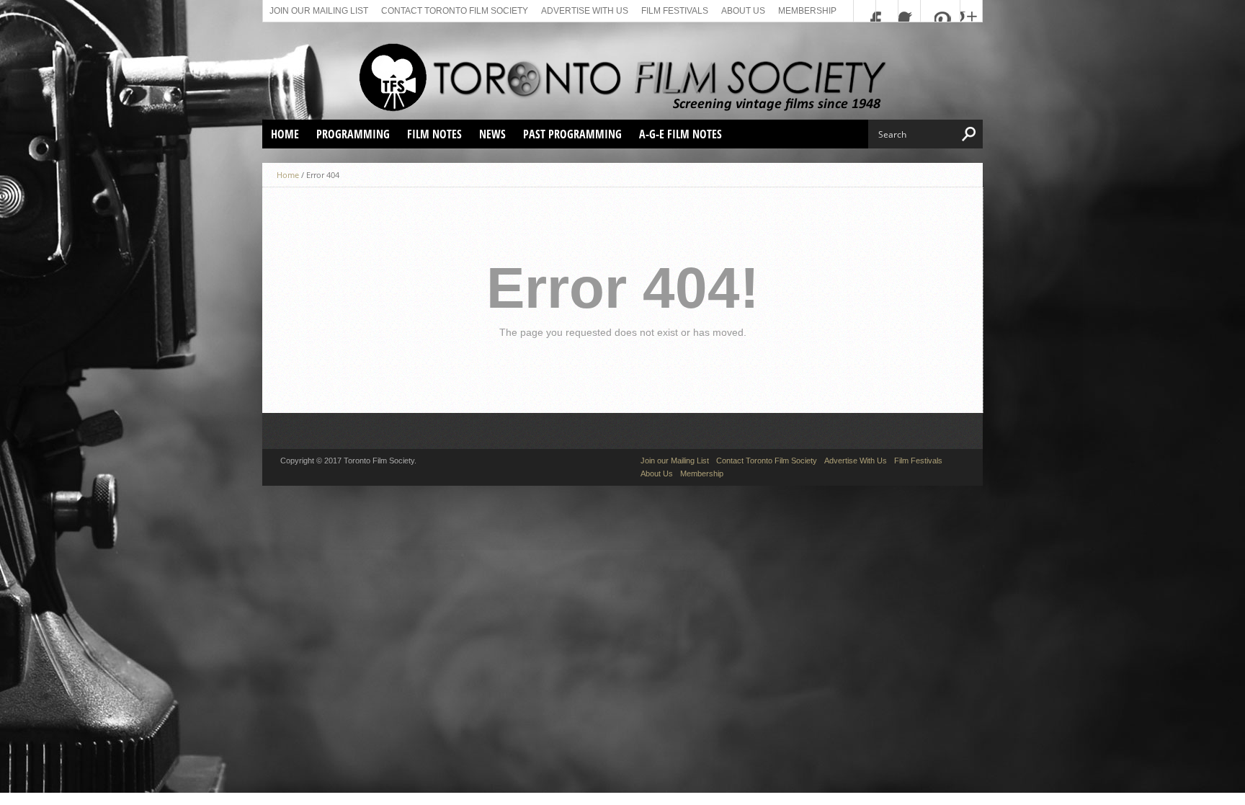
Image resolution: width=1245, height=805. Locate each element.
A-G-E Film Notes (680, 134)
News (492, 134)
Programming (353, 134)
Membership (807, 11)
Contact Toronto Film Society (454, 11)
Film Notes (434, 134)
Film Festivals (674, 11)
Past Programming (572, 134)
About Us (743, 11)
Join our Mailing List (318, 11)
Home (285, 134)
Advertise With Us (584, 11)
